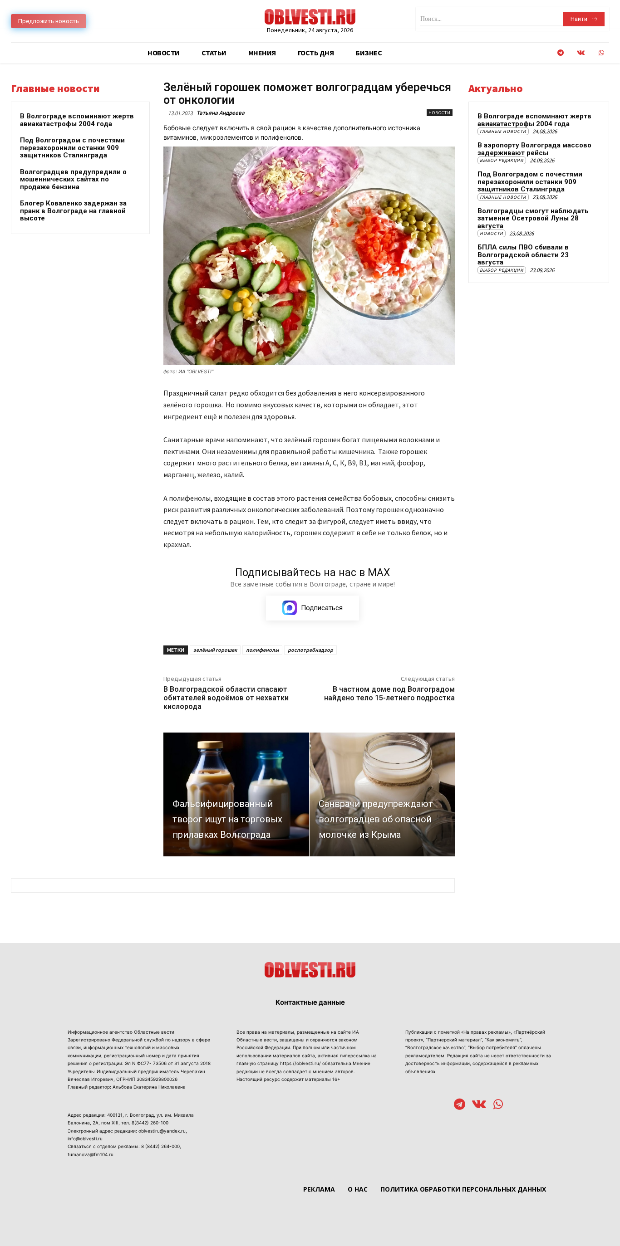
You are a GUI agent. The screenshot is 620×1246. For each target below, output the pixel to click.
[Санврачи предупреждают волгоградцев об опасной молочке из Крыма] (382, 794)
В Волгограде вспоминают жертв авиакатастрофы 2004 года (77, 120)
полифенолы (262, 649)
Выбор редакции (502, 160)
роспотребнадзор (310, 649)
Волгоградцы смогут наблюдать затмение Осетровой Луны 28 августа (533, 218)
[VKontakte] (581, 53)
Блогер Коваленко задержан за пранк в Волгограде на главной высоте (73, 210)
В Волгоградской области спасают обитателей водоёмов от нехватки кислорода (226, 698)
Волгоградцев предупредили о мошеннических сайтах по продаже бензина (73, 179)
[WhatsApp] (601, 53)
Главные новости (503, 131)
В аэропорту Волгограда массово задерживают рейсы (534, 149)
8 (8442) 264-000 (160, 1146)
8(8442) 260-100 (150, 1122)
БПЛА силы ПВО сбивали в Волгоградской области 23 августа (523, 254)
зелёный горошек (215, 649)
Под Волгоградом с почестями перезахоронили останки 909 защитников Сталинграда (72, 147)
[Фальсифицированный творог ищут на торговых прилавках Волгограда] (236, 794)
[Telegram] (560, 53)
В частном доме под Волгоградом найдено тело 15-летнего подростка (389, 693)
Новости (439, 113)
